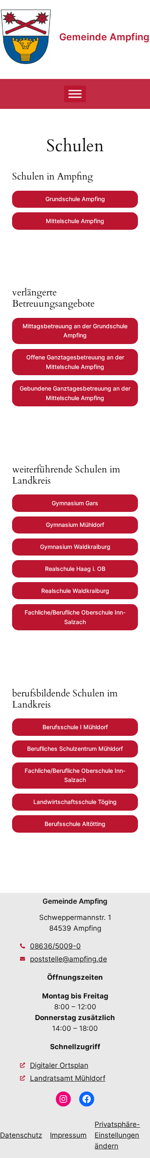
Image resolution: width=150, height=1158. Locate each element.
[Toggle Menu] (75, 94)
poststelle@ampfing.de (68, 959)
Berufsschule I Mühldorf (75, 726)
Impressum (68, 1135)
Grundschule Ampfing (75, 198)
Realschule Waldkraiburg (75, 590)
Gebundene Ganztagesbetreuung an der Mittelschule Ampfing (75, 393)
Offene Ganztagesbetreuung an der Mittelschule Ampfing (75, 362)
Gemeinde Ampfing (104, 36)
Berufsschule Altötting (75, 823)
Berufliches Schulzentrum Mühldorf (75, 748)
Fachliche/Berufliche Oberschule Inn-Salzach (75, 617)
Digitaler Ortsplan (59, 1065)
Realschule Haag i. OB (75, 568)
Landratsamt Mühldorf (67, 1078)
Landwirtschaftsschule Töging (75, 801)
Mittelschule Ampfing (75, 220)
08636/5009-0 (55, 946)
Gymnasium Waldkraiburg (75, 546)
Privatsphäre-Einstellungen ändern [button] (117, 1135)
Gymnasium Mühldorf (75, 524)
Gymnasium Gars (75, 502)
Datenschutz (21, 1135)
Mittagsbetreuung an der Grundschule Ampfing (75, 330)
